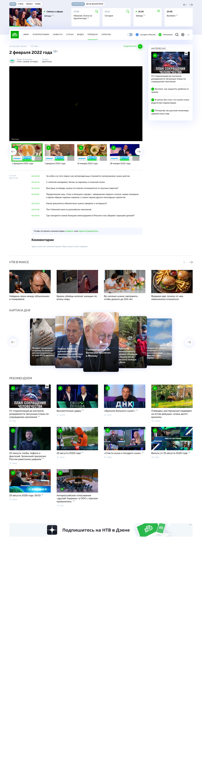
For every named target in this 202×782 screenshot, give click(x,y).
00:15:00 (35, 188)
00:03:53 (35, 176)
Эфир (26, 34)
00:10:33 (35, 182)
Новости (57, 34)
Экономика (167, 35)
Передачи (93, 34)
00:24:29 (35, 203)
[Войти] (182, 34)
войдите (70, 231)
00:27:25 (35, 210)
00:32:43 (35, 216)
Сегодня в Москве (148, 35)
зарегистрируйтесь (88, 231)
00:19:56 (35, 194)
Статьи (69, 34)
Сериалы (106, 34)
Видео (80, 34)
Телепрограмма (40, 34)
